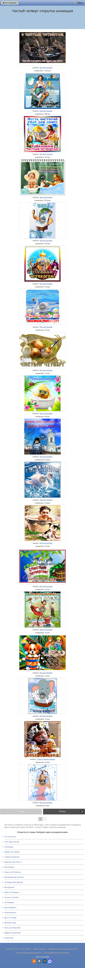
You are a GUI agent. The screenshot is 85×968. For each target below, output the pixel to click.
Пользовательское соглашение (57, 953)
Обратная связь (40, 949)
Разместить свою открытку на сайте (63, 949)
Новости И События (12, 872)
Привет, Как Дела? (12, 852)
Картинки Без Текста (13, 862)
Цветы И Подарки (11, 892)
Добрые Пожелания (12, 933)
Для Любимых (10, 907)
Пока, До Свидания (12, 928)
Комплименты (10, 912)
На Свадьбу (9, 902)
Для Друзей (9, 887)
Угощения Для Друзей (13, 882)
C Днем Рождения (11, 857)
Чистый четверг (45, 68)
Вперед (62, 811)
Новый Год (8, 938)
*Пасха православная (46, 759)
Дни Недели (9, 867)
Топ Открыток (10, 837)
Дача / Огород (10, 918)
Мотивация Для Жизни (14, 877)
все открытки (9, 3)
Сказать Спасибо (11, 897)
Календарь (9, 847)
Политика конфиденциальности (29, 953)
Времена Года (10, 923)
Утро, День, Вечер (11, 842)
